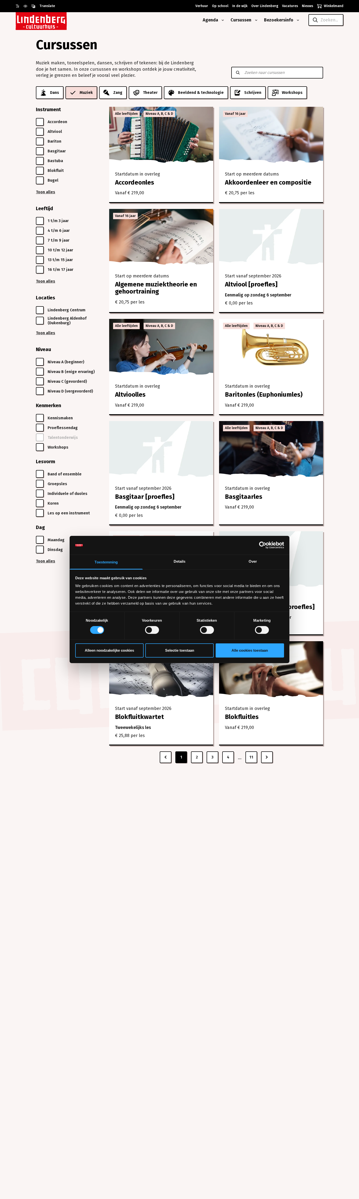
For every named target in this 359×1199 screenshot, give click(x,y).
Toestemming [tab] (106, 562)
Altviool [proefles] (251, 284)
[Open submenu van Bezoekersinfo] (297, 20)
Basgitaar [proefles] (144, 497)
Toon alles (45, 192)
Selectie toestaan (179, 650)
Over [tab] (253, 561)
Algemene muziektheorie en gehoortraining (156, 288)
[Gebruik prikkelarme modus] (27, 6)
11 (251, 757)
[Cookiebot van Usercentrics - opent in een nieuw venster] (262, 545)
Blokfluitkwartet (139, 717)
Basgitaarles (243, 497)
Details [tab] (180, 561)
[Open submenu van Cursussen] (255, 20)
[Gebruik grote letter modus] (19, 6)
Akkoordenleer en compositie (268, 182)
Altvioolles (130, 394)
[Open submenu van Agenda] (222, 20)
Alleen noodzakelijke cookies (109, 650)
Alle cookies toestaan (250, 650)
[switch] (152, 630)
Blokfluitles (242, 717)
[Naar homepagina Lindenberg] (52, 20)
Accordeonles (134, 182)
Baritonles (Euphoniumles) (264, 394)
